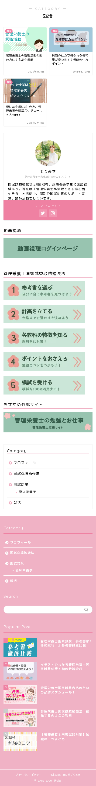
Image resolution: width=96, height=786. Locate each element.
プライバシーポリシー (28, 774)
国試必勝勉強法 (27, 473)
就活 (17, 502)
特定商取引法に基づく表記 (65, 774)
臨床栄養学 (27, 492)
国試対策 (21, 484)
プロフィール (25, 462)
